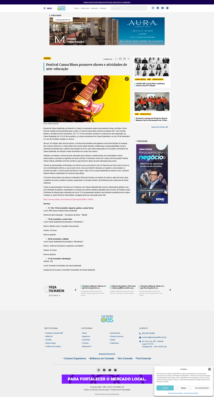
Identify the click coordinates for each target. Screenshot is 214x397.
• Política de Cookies (53, 346)
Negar (183, 388)
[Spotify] (167, 8)
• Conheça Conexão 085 (54, 333)
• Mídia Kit (48, 336)
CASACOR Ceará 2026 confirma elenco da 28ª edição (150, 85)
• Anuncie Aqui (50, 343)
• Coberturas (114, 343)
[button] (209, 369)
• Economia (85, 340)
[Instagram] (153, 8)
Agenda (47, 58)
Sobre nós (85, 8)
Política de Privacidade (175, 393)
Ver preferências (202, 388)
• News (84, 333)
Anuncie (94, 8)
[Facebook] (158, 8)
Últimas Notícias (158, 79)
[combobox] (129, 8)
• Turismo (85, 343)
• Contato (48, 340)
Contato (102, 8)
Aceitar (165, 388)
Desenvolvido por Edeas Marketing (107, 394)
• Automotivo (86, 346)
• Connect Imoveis (116, 336)
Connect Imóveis (140, 79)
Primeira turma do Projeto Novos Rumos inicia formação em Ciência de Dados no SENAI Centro (152, 119)
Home (76, 8)
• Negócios (85, 336)
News (149, 79)
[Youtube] (162, 8)
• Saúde (112, 340)
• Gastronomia (114, 333)
